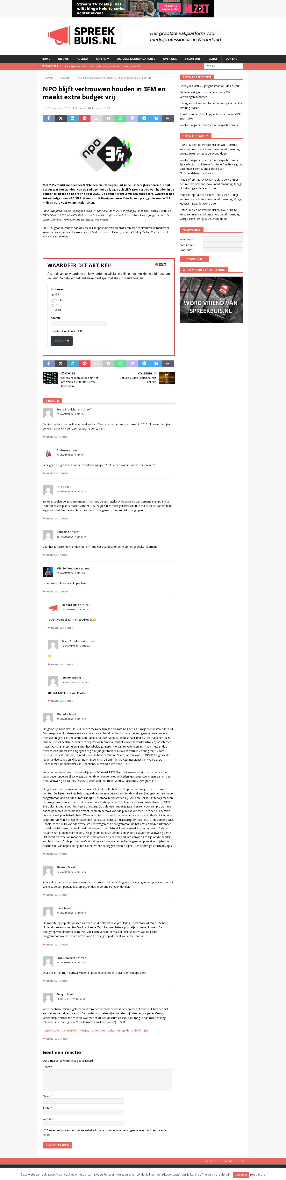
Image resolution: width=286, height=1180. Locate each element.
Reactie (47, 1067)
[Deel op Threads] (168, 118)
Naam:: (55, 317)
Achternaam (187, 244)
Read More (257, 1174)
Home (46, 59)
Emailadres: (187, 250)
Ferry (60, 994)
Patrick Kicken (188, 145)
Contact (232, 59)
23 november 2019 (59, 108)
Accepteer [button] (241, 1174)
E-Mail (47, 1107)
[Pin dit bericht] (84, 118)
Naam (47, 1096)
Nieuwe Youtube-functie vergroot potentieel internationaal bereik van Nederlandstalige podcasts (211, 169)
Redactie (80, 108)
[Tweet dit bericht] (61, 118)
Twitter (228, 1161)
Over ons (170, 59)
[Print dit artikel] (108, 118)
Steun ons (193, 59)
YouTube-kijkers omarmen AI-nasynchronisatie (209, 125)
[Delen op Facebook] (49, 118)
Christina (63, 532)
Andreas (62, 450)
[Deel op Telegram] (144, 118)
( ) (102, 66)
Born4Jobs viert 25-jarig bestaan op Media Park (210, 86)
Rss (242, 1161)
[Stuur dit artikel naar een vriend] (96, 118)
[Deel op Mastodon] (132, 118)
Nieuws (63, 59)
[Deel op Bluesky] (156, 118)
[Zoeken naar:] (223, 66)
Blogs (213, 59)
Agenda (82, 59)
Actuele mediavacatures (136, 59)
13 (108, 108)
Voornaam (186, 239)
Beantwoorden (57, 437)
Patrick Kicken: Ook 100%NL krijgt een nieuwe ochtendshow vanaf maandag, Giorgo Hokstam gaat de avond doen (210, 149)
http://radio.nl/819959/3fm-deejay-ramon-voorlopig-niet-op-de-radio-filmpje (95, 1030)
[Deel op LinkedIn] (73, 118)
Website (48, 1119)
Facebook (210, 1161)
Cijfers (101, 59)
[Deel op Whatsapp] (120, 118)
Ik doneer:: (58, 289)
